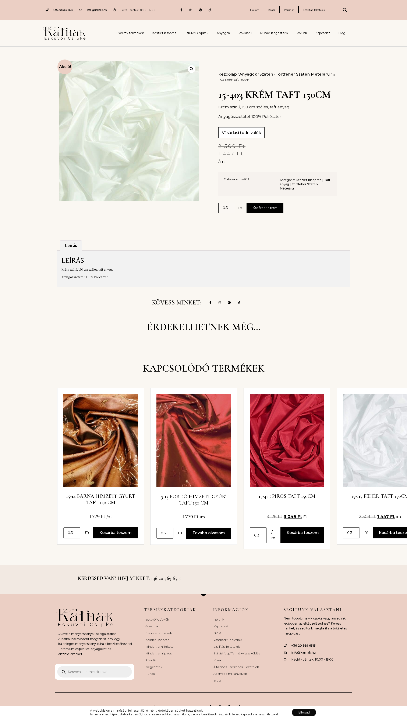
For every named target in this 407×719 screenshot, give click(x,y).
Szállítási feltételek (314, 9)
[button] (191, 69)
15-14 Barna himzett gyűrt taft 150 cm (100, 499)
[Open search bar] (345, 10)
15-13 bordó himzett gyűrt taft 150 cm (194, 500)
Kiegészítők (153, 667)
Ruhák (150, 674)
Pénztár (289, 9)
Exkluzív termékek (130, 33)
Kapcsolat (322, 33)
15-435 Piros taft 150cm (287, 496)
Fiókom (254, 9)
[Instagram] (191, 10)
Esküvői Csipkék (196, 33)
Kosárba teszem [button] (115, 532)
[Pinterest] (200, 10)
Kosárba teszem (265, 207)
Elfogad (304, 712)
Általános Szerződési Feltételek (236, 667)
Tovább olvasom (208, 533)
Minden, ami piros (158, 653)
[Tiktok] (210, 10)
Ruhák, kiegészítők (274, 33)
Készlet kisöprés (164, 33)
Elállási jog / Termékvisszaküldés (236, 653)
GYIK (217, 633)
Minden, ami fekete (159, 646)
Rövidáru (245, 33)
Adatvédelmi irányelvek (230, 674)
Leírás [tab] (71, 245)
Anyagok (223, 33)
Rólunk (302, 33)
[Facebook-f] (181, 10)
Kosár (271, 9)
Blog (341, 33)
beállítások (209, 714)
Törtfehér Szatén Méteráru (303, 74)
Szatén (266, 74)
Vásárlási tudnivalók (227, 640)
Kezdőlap (227, 74)
